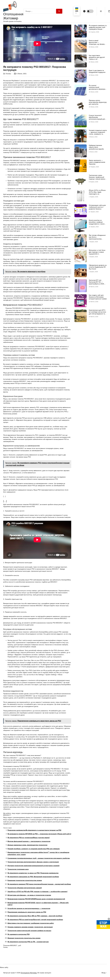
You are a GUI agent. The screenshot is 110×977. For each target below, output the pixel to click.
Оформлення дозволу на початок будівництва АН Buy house (98, 267)
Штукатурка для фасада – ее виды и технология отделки (29, 895)
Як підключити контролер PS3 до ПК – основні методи (28, 942)
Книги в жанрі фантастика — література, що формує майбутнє (97, 43)
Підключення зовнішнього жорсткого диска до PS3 (27, 912)
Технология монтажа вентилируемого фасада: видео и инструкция (33, 862)
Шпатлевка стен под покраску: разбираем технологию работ (31, 923)
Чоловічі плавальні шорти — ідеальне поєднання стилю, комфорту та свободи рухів (98, 133)
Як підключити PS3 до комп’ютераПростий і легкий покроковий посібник (35, 919)
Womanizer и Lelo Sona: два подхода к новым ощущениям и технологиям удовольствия (97, 253)
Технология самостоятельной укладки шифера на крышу (29, 930)
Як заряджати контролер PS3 (19, 934)
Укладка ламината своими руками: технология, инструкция (30, 927)
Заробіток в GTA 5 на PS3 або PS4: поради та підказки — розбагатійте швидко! (37, 891)
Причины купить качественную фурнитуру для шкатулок (98, 102)
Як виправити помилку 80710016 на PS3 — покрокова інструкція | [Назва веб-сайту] (39, 834)
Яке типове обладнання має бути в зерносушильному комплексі (97, 237)
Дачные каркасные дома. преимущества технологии (27, 845)
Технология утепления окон (18, 869)
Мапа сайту (4, 967)
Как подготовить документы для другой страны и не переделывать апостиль (97, 58)
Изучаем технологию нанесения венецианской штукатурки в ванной (33, 865)
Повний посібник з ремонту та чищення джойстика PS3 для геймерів (34, 849)
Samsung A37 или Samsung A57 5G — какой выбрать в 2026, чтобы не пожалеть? (96, 282)
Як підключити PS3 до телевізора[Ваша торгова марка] (29, 837)
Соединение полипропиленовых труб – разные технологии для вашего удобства (39, 858)
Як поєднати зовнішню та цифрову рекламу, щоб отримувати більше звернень (98, 28)
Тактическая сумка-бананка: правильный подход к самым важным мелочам (97, 177)
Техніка (8, 73)
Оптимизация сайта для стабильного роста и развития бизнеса (97, 207)
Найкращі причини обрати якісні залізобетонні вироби (96, 147)
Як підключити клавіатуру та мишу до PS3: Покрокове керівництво (33, 873)
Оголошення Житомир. (29, 973)
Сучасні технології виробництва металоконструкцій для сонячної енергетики (97, 118)
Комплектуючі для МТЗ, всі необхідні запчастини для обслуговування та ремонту (97, 312)
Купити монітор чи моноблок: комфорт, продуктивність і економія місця (98, 222)
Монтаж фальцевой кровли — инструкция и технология (29, 841)
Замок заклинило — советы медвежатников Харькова (97, 162)
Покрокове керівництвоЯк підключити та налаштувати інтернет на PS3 (34, 830)
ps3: (19, 945)
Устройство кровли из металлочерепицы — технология (29, 908)
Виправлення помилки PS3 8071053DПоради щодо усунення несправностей (36, 899)
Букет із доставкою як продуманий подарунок (97, 71)
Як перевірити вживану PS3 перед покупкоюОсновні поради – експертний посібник (39, 884)
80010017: (14, 945)
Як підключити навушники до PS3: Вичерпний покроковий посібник (33, 876)
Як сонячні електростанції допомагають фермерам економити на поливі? (97, 88)
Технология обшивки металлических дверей (25, 888)
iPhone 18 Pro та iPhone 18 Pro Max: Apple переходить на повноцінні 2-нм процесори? (97, 193)
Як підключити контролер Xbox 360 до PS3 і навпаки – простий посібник (35, 916)
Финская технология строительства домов (24, 938)
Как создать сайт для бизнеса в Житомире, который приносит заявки (98, 297)
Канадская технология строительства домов (25, 880)
